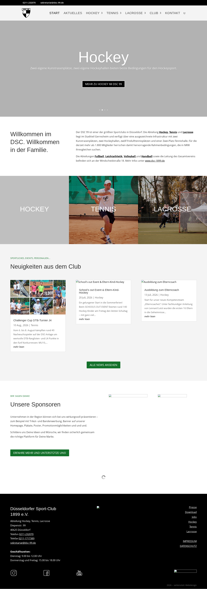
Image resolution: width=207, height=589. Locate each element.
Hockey (93, 13)
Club (154, 13)
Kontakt (172, 13)
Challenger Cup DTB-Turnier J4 (32, 320)
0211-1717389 (26, 538)
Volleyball (130, 156)
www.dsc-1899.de (155, 160)
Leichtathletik (113, 156)
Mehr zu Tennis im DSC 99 (103, 93)
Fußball (99, 156)
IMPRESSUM (190, 541)
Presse (193, 507)
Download (191, 512)
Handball (146, 156)
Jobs (194, 517)
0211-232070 (26, 534)
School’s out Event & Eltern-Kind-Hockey (99, 291)
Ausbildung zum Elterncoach (161, 289)
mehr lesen (18, 346)
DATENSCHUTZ (188, 546)
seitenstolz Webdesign (185, 585)
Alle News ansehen (103, 365)
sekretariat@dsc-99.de (23, 543)
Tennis (112, 13)
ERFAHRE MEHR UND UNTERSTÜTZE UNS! (39, 453)
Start (54, 13)
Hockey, (164, 132)
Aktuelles (73, 13)
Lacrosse (134, 13)
